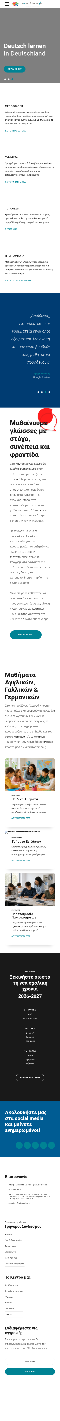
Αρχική (8, 1234)
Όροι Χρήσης (11, 1258)
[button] (3, 45)
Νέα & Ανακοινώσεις (14, 1240)
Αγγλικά (8, 1303)
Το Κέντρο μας (11, 1285)
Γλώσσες (9, 1297)
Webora (22, 1222)
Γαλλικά (8, 1314)
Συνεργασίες (10, 1246)
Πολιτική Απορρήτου (14, 1263)
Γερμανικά (9, 1309)
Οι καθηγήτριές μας (14, 1291)
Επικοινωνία (10, 1252)
